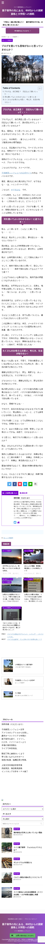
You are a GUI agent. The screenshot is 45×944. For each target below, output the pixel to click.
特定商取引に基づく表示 (15, 919)
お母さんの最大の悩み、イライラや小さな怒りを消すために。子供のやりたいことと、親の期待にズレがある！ (33, 598)
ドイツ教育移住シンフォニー (22, 931)
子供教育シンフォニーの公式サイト (17, 173)
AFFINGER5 (34, 941)
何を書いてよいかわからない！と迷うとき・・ (22, 97)
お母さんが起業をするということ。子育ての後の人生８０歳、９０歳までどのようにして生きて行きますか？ (11, 598)
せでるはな (15, 190)
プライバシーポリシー (30, 919)
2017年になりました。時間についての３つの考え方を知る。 (11, 568)
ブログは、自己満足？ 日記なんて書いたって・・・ (21, 92)
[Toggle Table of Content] (38, 88)
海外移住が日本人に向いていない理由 (28, 832)
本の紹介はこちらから (21, 31)
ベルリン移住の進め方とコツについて (28, 877)
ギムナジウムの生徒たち (23, 862)
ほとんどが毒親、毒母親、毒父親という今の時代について (33, 568)
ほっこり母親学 (8, 538)
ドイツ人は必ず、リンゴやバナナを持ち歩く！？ (24, 639)
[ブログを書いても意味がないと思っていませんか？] (25, 484)
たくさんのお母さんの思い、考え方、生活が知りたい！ (22, 100)
